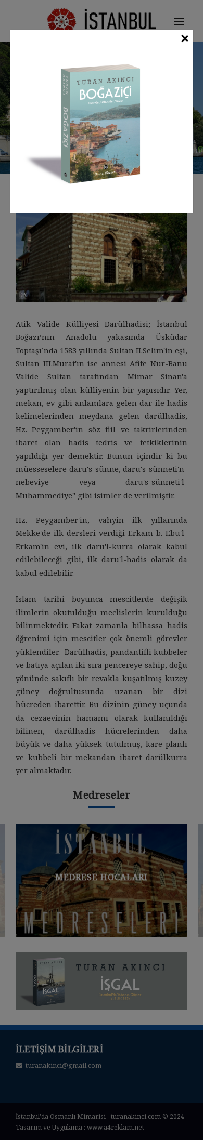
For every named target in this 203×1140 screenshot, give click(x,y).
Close (184, 39)
